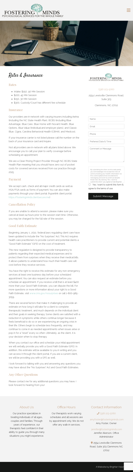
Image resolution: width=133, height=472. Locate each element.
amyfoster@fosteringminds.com (107, 419)
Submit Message (103, 196)
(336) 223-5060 (106, 89)
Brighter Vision (117, 467)
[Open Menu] (128, 10)
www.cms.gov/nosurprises (44, 293)
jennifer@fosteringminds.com (106, 429)
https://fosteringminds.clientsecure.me (29, 197)
